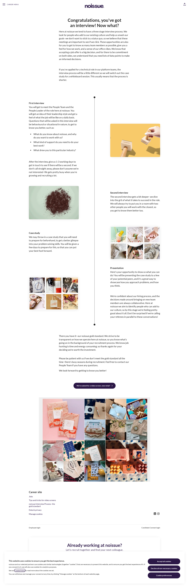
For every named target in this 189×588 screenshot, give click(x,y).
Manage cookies (36, 514)
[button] (185, 4)
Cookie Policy (20, 570)
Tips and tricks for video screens (42, 500)
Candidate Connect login (150, 528)
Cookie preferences (164, 575)
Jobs (31, 496)
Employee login (34, 528)
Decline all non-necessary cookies (164, 568)
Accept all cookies (164, 561)
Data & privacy (35, 510)
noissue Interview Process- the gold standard (42, 505)
